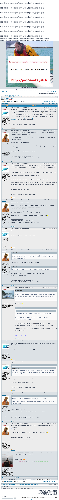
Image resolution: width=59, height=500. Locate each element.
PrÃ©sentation (12, 96)
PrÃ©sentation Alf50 (7, 98)
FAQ (49, 91)
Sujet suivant (54, 103)
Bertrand (7, 99)
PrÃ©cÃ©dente (52, 101)
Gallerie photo (53, 90)
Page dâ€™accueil (42, 90)
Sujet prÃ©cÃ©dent (46, 103)
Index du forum (5, 96)
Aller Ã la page (45, 101)
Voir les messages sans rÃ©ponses (6, 95)
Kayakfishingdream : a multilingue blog (27, 90)
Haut (3, 128)
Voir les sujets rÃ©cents (15, 95)
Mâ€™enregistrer (6, 91)
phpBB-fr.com (31, 499)
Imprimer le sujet (5, 103)
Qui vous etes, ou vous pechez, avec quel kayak (27, 96)
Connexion (4, 90)
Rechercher (54, 91)
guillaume (10, 99)
